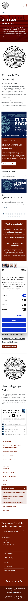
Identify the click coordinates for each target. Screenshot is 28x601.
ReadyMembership (20, 598)
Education (5, 12)
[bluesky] (21, 581)
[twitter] (12, 581)
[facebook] (7, 581)
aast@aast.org (8, 547)
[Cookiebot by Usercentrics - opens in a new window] (20, 270)
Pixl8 (20, 596)
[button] (3, 213)
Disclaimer (9, 592)
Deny (14, 330)
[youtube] (18, 581)
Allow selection (14, 325)
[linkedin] (15, 581)
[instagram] (10, 581)
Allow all (14, 320)
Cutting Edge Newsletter (7, 207)
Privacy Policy (17, 592)
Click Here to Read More (9, 164)
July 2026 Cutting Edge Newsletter (13, 198)
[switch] (24, 300)
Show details (20, 315)
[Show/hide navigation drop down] (25, 5)
